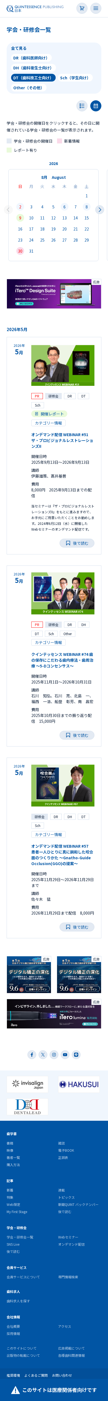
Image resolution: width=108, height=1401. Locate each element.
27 (64, 240)
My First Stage (17, 1211)
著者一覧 (13, 1157)
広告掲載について (71, 1348)
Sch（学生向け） (75, 77)
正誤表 (63, 1157)
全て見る (19, 48)
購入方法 (13, 1164)
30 (20, 251)
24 (31, 240)
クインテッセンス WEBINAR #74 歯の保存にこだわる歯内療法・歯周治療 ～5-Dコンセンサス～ (62, 660)
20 (64, 229)
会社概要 (13, 1326)
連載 (61, 1190)
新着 (10, 1190)
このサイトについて (22, 1348)
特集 (10, 1197)
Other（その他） (28, 87)
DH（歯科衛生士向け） (33, 67)
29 (86, 240)
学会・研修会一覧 (20, 1237)
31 (31, 251)
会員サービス (17, 1267)
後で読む (64, 1211)
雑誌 (61, 1143)
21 (75, 229)
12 (53, 218)
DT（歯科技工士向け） (33, 77)
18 (42, 229)
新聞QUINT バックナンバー (78, 1204)
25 (42, 240)
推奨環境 (13, 1375)
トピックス (66, 1197)
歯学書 (12, 1133)
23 (20, 240)
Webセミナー (68, 1237)
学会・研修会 (17, 1227)
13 (64, 218)
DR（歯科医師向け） (31, 58)
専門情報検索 (68, 1276)
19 (53, 229)
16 (20, 229)
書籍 (10, 1143)
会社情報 (13, 1316)
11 (42, 218)
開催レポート (52, 414)
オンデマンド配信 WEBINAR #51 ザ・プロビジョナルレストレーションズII (62, 440)
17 (31, 229)
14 (75, 218)
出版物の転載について (23, 1355)
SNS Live (13, 1244)
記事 (10, 1180)
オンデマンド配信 (71, 1244)
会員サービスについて (23, 1276)
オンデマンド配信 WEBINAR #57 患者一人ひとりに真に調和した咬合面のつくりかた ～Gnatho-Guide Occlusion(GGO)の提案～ (62, 854)
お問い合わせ (62, 1375)
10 (31, 218)
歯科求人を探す (18, 1300)
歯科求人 (13, 1291)
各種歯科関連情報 (71, 1355)
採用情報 (13, 1333)
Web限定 (13, 1204)
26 (53, 240)
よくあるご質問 (36, 1375)
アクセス (64, 1326)
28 (75, 240)
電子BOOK (66, 1150)
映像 (10, 1150)
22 (86, 229)
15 (86, 218)
